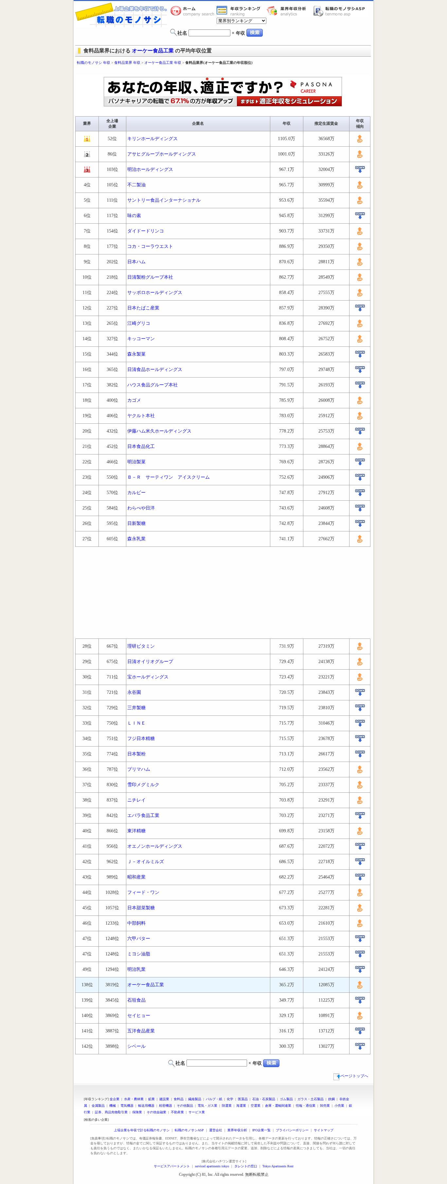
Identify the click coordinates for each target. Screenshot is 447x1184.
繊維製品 (194, 1099)
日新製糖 (136, 523)
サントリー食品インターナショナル (164, 200)
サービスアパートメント (172, 1166)
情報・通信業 (305, 1105)
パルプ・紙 (214, 1099)
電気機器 (127, 1105)
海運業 (241, 1105)
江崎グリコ (138, 323)
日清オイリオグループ (150, 661)
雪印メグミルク (143, 784)
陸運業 (227, 1105)
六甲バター (138, 938)
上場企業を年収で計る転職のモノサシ (142, 1130)
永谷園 (134, 692)
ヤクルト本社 (141, 415)
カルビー (136, 492)
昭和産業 (136, 877)
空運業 (255, 1105)
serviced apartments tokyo (212, 1166)
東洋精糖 (136, 830)
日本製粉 (136, 753)
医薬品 (243, 1099)
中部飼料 (136, 923)
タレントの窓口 (245, 1166)
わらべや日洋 (141, 508)
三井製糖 (136, 707)
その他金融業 (156, 1112)
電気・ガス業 (207, 1105)
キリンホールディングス (152, 138)
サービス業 (196, 1112)
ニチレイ (136, 800)
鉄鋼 (331, 1099)
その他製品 (185, 1105)
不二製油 (136, 184)
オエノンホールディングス (154, 846)
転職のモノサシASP (340, 10)
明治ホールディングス (150, 169)
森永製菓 (136, 354)
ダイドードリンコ (145, 231)
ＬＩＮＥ (136, 723)
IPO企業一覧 (261, 1130)
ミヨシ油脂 (138, 954)
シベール (136, 1046)
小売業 (339, 1105)
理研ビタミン (141, 646)
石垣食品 (136, 1000)
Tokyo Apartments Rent (278, 1166)
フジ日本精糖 (141, 738)
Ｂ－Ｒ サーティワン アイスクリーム (168, 477)
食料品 (179, 1099)
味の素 (134, 215)
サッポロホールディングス (154, 292)
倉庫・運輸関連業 (278, 1105)
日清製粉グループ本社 (150, 277)
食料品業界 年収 (127, 63)
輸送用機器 (146, 1105)
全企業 (114, 1099)
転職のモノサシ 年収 (93, 63)
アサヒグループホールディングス (161, 154)
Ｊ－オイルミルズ (145, 861)
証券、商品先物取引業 (111, 1112)
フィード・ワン (143, 892)
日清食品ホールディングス (154, 369)
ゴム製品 (286, 1099)
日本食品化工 (141, 446)
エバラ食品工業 (143, 815)
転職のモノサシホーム (193, 10)
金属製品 (98, 1105)
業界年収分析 (290, 10)
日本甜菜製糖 (141, 907)
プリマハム (138, 769)
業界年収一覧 (239, 10)
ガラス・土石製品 (310, 1099)
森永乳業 (136, 538)
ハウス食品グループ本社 (152, 384)
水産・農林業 (134, 1099)
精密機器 (165, 1105)
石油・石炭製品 (263, 1099)
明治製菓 (136, 461)
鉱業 (151, 1099)
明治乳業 (136, 969)
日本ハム (136, 261)
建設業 (164, 1099)
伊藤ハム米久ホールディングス (159, 431)
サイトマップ (323, 1130)
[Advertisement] (223, 71)
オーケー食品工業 (153, 50)
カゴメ (134, 400)
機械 (112, 1105)
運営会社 (215, 1130)
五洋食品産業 (141, 1030)
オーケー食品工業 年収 (162, 63)
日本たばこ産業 (143, 307)
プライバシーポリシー (292, 1130)
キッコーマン (141, 338)
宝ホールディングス (148, 677)
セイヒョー (138, 1015)
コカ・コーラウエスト (150, 246)
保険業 (137, 1112)
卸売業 (325, 1105)
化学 (230, 1099)
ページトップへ (354, 1076)
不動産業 (177, 1112)
